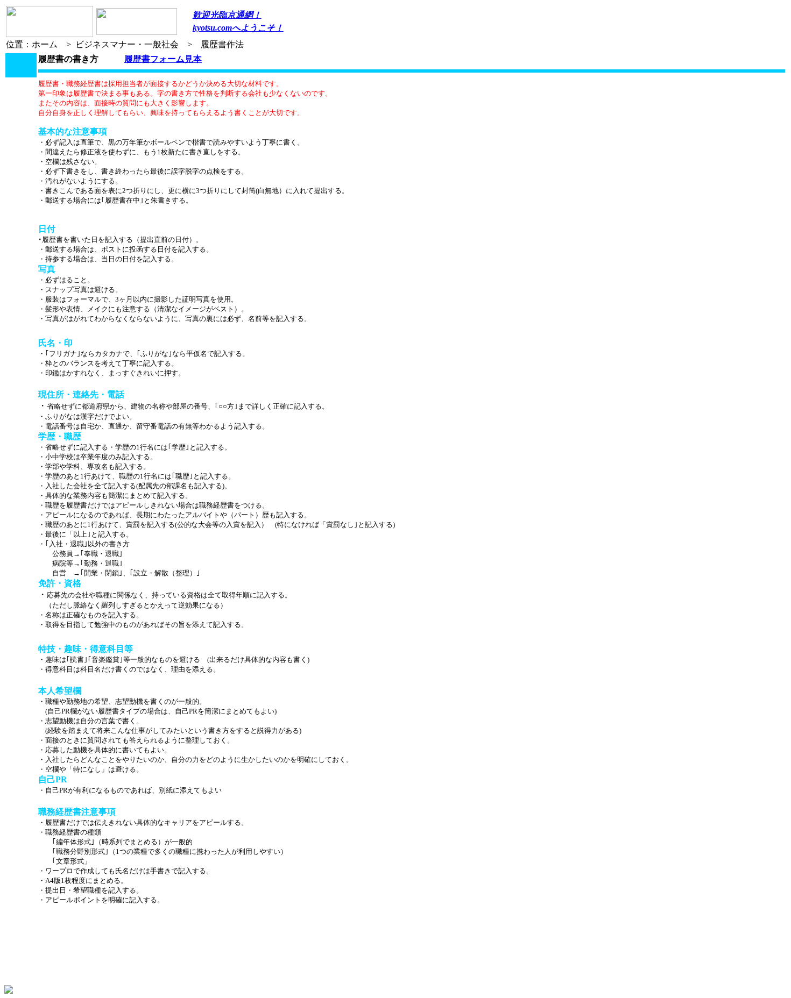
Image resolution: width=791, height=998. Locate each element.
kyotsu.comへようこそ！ (238, 27)
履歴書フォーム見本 (163, 58)
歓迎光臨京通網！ (227, 14)
